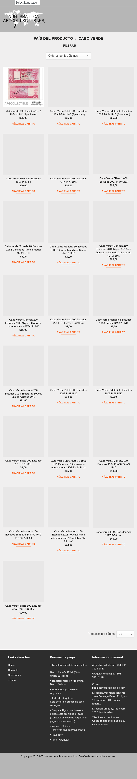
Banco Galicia (58, 684)
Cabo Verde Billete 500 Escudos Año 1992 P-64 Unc (23, 607)
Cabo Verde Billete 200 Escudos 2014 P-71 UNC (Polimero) (68, 321)
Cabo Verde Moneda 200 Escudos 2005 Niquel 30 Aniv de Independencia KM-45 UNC (23, 323)
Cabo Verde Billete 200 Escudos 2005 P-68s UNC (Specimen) (113, 113)
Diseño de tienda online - (97, 756)
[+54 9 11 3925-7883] (12, 3)
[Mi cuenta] (114, 19)
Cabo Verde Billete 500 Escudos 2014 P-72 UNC (68, 180)
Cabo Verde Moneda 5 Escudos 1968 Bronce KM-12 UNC (113, 321)
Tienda (12, 680)
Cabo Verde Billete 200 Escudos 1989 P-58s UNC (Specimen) (68, 113)
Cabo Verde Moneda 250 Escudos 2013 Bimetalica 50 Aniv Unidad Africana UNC (23, 393)
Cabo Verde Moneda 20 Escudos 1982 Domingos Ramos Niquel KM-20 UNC (23, 249)
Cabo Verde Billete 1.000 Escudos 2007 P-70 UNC (114, 180)
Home (11, 665)
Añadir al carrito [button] (23, 124)
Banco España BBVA (61, 672)
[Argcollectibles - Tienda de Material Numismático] (24, 19)
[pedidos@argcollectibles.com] (5, 3)
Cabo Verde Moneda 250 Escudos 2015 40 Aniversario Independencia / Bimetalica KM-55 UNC (68, 536)
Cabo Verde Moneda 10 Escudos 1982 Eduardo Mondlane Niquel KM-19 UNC (68, 250)
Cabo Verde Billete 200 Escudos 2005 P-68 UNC (113, 392)
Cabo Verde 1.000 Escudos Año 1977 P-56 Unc (113, 533)
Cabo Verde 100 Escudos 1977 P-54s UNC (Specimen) (23, 113)
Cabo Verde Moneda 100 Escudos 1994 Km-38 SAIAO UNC (113, 464)
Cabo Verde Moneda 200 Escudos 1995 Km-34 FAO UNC (23, 533)
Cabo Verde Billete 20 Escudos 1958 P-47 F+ (23, 180)
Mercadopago (59, 689)
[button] (106, 19)
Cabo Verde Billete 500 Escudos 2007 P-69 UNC (68, 392)
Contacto (13, 670)
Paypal (55, 710)
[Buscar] (98, 19)
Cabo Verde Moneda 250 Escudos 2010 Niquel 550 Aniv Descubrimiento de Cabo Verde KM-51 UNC (113, 250)
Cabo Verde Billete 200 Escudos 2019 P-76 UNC (23, 462)
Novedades (14, 675)
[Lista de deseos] (122, 19)
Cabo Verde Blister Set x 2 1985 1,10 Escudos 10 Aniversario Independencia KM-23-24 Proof (68, 464)
